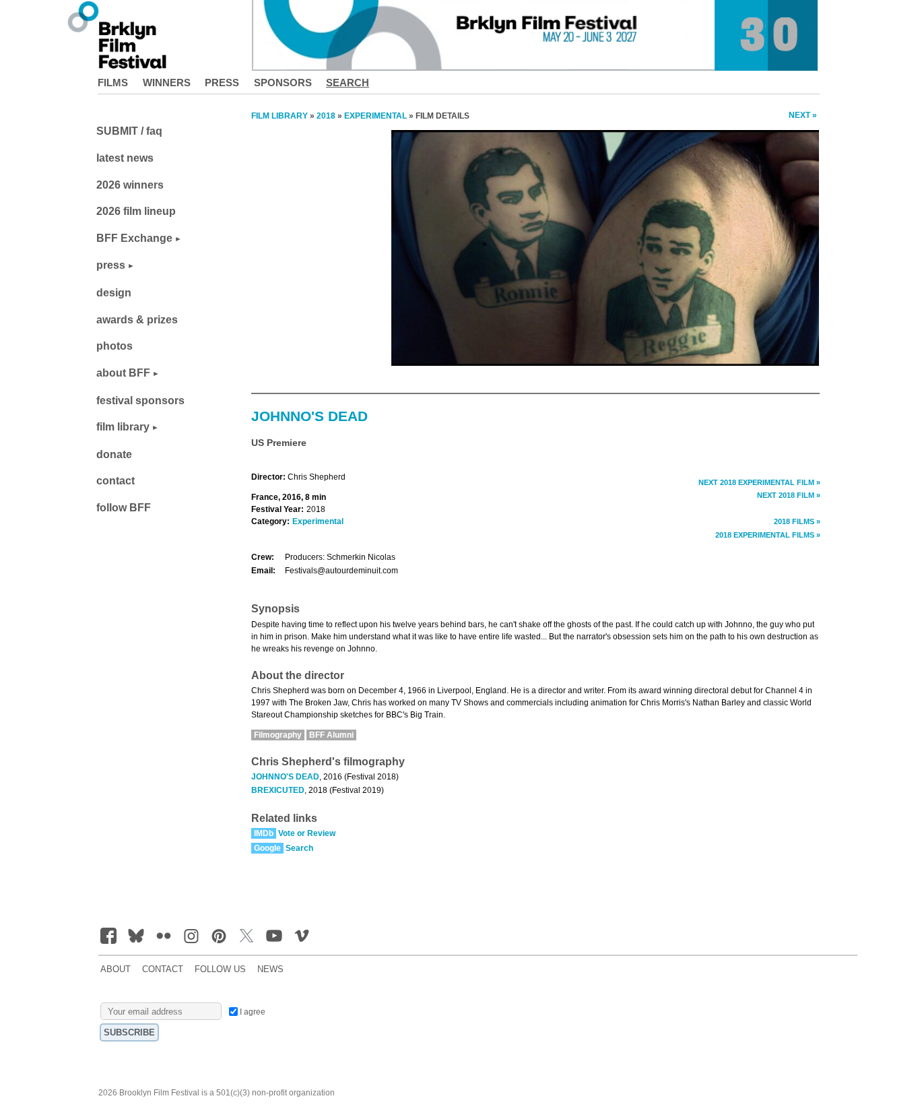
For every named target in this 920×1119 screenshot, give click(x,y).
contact (115, 480)
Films (113, 82)
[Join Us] (108, 936)
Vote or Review (306, 833)
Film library (279, 116)
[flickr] (164, 936)
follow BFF (123, 507)
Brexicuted (277, 790)
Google (267, 848)
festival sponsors (140, 400)
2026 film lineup (136, 211)
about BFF (123, 373)
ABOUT (115, 969)
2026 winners (130, 185)
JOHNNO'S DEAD (285, 776)
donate (114, 454)
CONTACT (162, 969)
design (113, 292)
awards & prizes (137, 319)
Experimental (317, 521)
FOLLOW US (220, 969)
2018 (326, 116)
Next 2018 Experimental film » (759, 482)
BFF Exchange (134, 238)
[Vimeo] (302, 936)
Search (347, 82)
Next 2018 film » (788, 495)
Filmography (278, 735)
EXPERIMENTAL (375, 116)
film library (123, 427)
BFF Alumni (331, 735)
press (110, 265)
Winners (167, 82)
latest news (125, 158)
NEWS (270, 969)
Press (222, 82)
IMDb (263, 833)
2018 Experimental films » (767, 535)
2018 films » (797, 521)
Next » (803, 115)
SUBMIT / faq (129, 131)
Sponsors (283, 82)
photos (114, 346)
